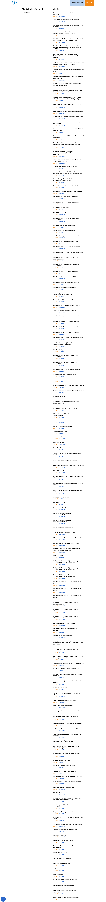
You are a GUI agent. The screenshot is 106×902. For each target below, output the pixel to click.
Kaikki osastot (77, 3)
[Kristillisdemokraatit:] (15, 0)
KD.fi (90, 3)
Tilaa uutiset (3, 899)
